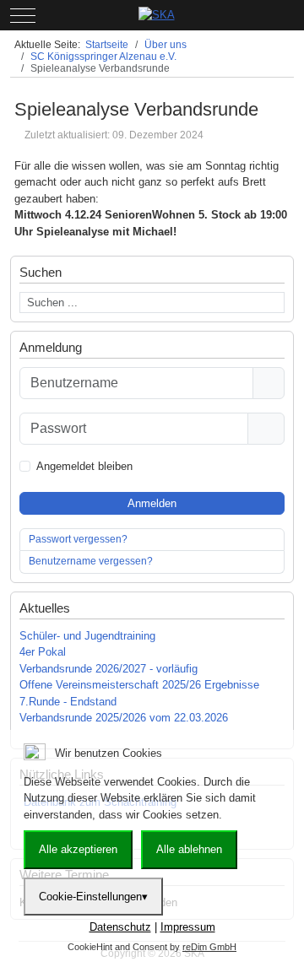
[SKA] (156, 15)
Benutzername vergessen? (91, 561)
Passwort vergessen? (78, 539)
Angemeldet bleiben (84, 466)
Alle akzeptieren (78, 849)
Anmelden (152, 503)
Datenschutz (120, 927)
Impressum (187, 927)
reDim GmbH (209, 947)
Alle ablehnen (189, 849)
